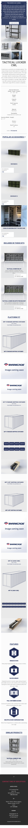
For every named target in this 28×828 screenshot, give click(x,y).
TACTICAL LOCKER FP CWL (14, 758)
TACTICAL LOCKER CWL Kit (14, 269)
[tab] (5, 46)
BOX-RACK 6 (14, 164)
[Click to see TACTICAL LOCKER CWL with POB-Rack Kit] (14, 288)
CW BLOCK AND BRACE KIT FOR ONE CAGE (14, 228)
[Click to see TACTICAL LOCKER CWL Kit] (14, 256)
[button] (26, 3)
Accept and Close (14, 23)
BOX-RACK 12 (14, 196)
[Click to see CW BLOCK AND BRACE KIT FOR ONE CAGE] (14, 216)
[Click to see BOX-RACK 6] (14, 151)
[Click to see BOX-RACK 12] (14, 183)
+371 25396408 (13, 806)
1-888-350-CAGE (14, 794)
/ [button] (12, 130)
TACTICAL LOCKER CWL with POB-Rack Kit (14, 301)
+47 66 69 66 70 (13, 817)
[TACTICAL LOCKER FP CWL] (14, 746)
